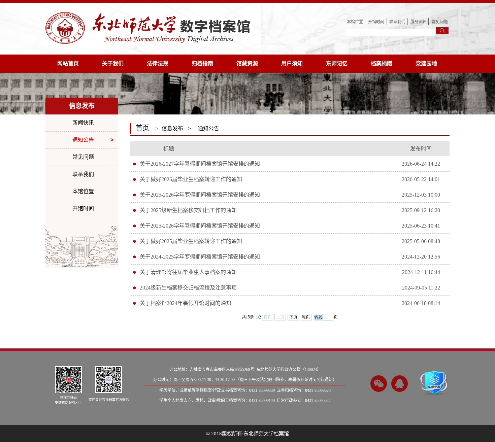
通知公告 (83, 140)
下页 (293, 317)
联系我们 (397, 22)
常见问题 (440, 22)
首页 (142, 128)
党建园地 (426, 63)
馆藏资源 (247, 63)
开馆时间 (376, 22)
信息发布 (172, 128)
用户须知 (292, 63)
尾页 (306, 317)
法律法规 (157, 63)
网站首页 (68, 63)
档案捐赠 (381, 63)
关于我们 (113, 63)
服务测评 (418, 22)
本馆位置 (355, 22)
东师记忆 (337, 63)
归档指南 (202, 63)
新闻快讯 (83, 123)
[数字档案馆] (147, 27)
